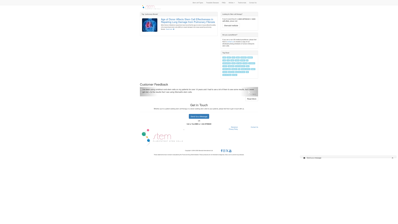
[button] (149, 91)
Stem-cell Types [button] (198, 3)
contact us (230, 42)
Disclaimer (234, 127)
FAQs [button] (224, 3)
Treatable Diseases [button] (212, 3)
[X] (227, 151)
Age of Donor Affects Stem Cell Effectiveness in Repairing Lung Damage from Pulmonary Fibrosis (188, 20)
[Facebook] (221, 151)
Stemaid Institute (231, 25)
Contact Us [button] (253, 3)
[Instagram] (224, 151)
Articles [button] (231, 3)
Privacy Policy (233, 129)
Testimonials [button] (242, 3)
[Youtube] (230, 151)
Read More (251, 98)
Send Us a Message (199, 116)
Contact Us (254, 127)
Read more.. (169, 29)
